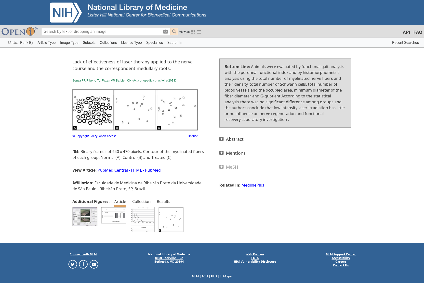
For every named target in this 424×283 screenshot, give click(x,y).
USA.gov (226, 276)
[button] (26, 42)
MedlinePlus (252, 185)
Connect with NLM (83, 254)
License (193, 136)
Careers (340, 261)
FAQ (417, 32)
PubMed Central (113, 170)
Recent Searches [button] (405, 42)
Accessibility (341, 258)
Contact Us (341, 265)
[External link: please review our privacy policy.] (72, 264)
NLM (195, 276)
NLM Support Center (341, 254)
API (406, 32)
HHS (214, 276)
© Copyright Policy (84, 136)
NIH (205, 276)
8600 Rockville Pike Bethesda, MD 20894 (169, 260)
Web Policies (255, 254)
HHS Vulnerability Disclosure (255, 261)
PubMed (153, 170)
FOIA (255, 258)
